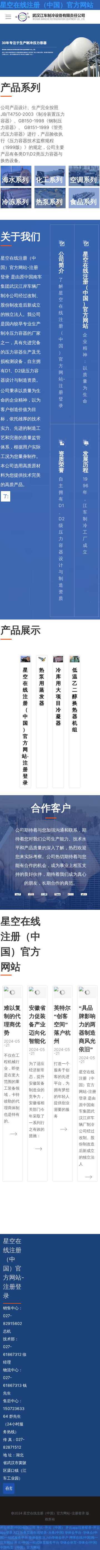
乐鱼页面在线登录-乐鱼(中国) (42, 1532)
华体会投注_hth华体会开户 (48, 1537)
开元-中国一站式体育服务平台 (36, 1542)
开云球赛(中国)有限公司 (18, 1527)
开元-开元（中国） (50, 1527)
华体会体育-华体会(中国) (78, 1542)
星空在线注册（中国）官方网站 (46, 5)
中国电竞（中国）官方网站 (20, 1547)
